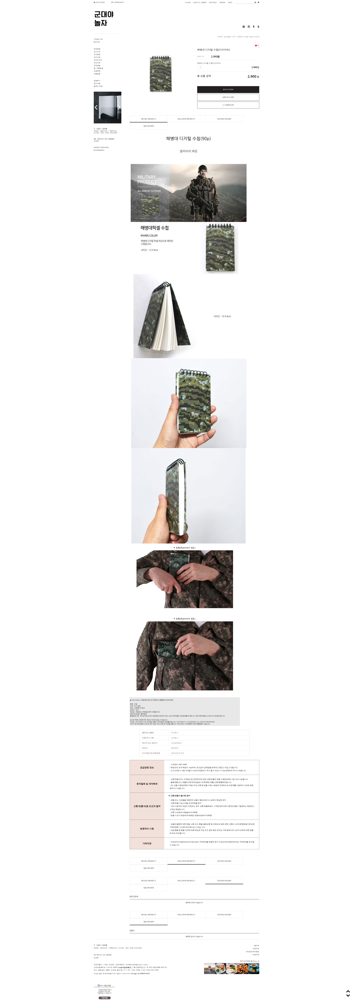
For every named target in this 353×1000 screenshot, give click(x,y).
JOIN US (200, 2)
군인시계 (97, 52)
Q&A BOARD (149, 126)
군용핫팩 (97, 71)
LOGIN (188, 2)
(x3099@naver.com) (139, 965)
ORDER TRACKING (101, 147)
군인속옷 (97, 63)
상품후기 (97, 81)
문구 (234, 36)
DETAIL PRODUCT (148, 119)
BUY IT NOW (228, 89)
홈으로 (256, 946)
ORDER (222, 2)
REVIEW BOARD (224, 119)
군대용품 (97, 65)
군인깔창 (97, 54)
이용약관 (256, 955)
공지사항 (97, 83)
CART (230, 2)
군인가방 (97, 57)
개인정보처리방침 (252, 952)
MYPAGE (213, 2)
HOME (219, 36)
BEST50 (97, 42)
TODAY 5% (98, 39)
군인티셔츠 (98, 60)
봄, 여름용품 (98, 68)
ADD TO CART (228, 97)
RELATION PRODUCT (186, 119)
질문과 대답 (98, 86)
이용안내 (256, 949)
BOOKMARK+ (99, 150)
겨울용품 (97, 74)
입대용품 (97, 49)
